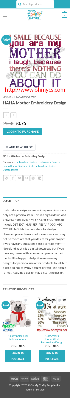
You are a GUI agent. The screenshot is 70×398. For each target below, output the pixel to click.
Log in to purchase (23, 131)
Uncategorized (25, 97)
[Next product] (6, 115)
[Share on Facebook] (13, 178)
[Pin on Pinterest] (33, 178)
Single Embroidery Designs (42, 166)
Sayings (22, 166)
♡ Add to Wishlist (19, 147)
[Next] (67, 333)
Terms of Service (35, 389)
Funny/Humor (10, 166)
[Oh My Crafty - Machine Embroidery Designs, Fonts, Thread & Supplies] (34, 15)
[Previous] (3, 333)
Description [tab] (11, 200)
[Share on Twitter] (20, 178)
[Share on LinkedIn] (40, 178)
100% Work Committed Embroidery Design (52, 339)
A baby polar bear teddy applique (18, 337)
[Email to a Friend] (26, 178)
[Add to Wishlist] (25, 300)
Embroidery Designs (26, 162)
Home (7, 97)
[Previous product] (13, 115)
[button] (5, 15)
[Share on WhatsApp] (6, 178)
